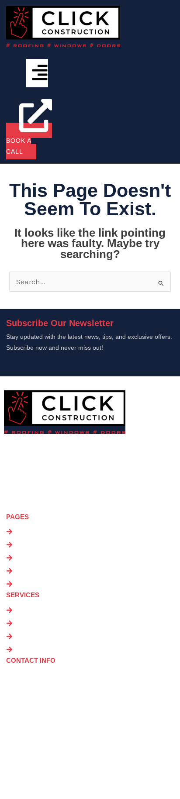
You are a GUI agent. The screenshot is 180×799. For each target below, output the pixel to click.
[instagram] (28, 778)
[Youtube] (49, 778)
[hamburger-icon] (37, 73)
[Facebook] (7, 778)
